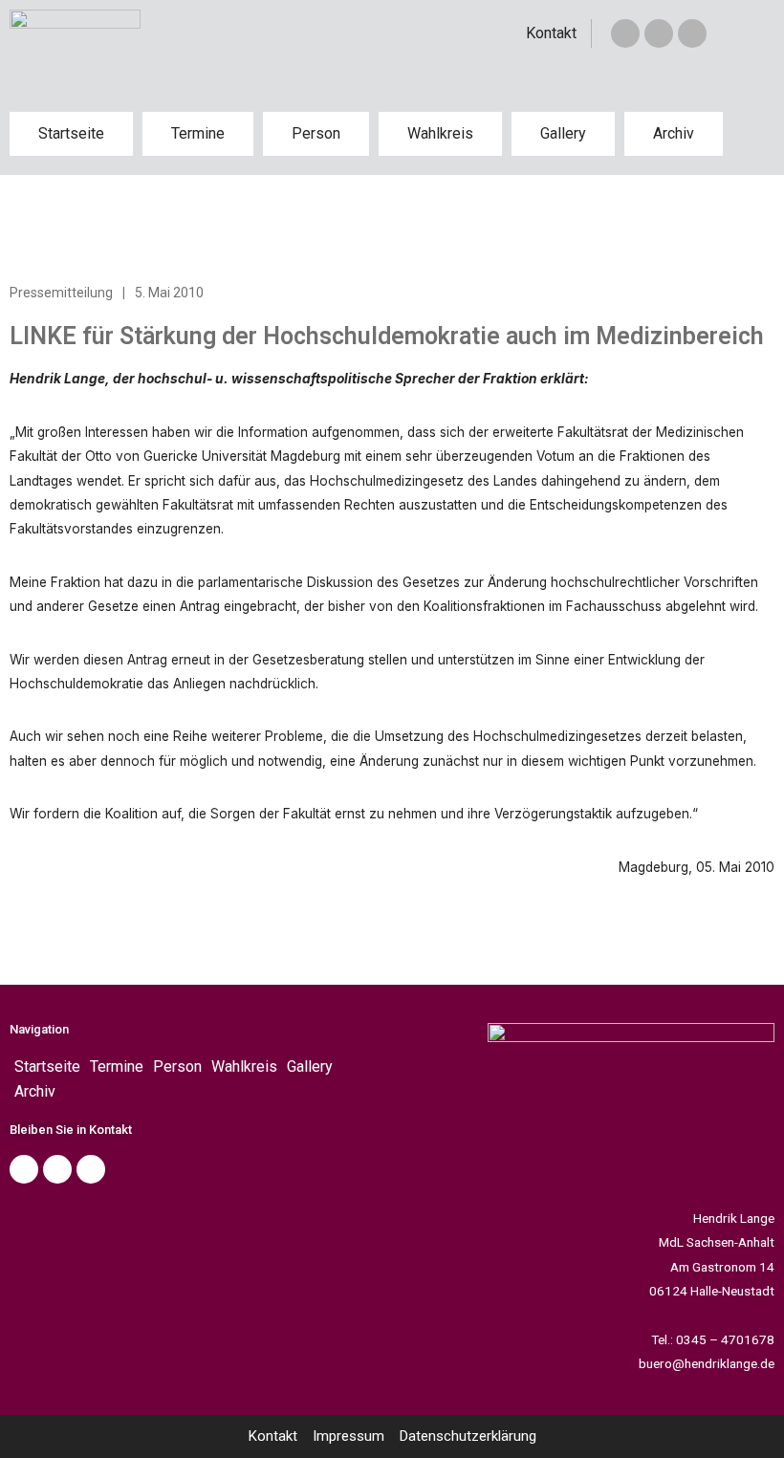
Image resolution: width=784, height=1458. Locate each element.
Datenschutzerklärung (468, 1436)
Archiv (673, 133)
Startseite (71, 133)
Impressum (348, 1436)
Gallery (563, 133)
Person (316, 133)
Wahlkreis (440, 133)
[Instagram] (692, 33)
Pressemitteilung (61, 292)
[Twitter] (658, 33)
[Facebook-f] (625, 33)
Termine (198, 133)
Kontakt (551, 33)
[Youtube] (90, 1169)
